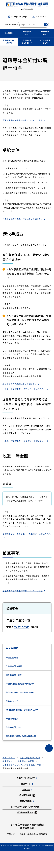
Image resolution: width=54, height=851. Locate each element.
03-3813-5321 (21, 627)
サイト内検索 (10, 24)
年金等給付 (12, 648)
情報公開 (26, 789)
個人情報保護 (25, 795)
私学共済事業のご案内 (30, 757)
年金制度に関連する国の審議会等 (21, 736)
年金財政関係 (12, 718)
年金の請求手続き (14, 674)
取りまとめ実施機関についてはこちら (20, 383)
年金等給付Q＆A (13, 727)
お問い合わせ (26, 800)
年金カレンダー (13, 701)
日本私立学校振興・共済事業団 (25, 806)
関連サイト (26, 783)
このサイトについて (26, 777)
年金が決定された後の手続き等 (20, 683)
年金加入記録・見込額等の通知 (20, 692)
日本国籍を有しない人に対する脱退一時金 (22, 764)
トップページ (9, 757)
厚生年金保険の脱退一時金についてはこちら (23, 120)
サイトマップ (41, 16)
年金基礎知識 (12, 657)
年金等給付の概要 (14, 666)
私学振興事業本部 (25, 812)
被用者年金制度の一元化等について (22, 709)
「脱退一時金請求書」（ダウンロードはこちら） (24, 389)
